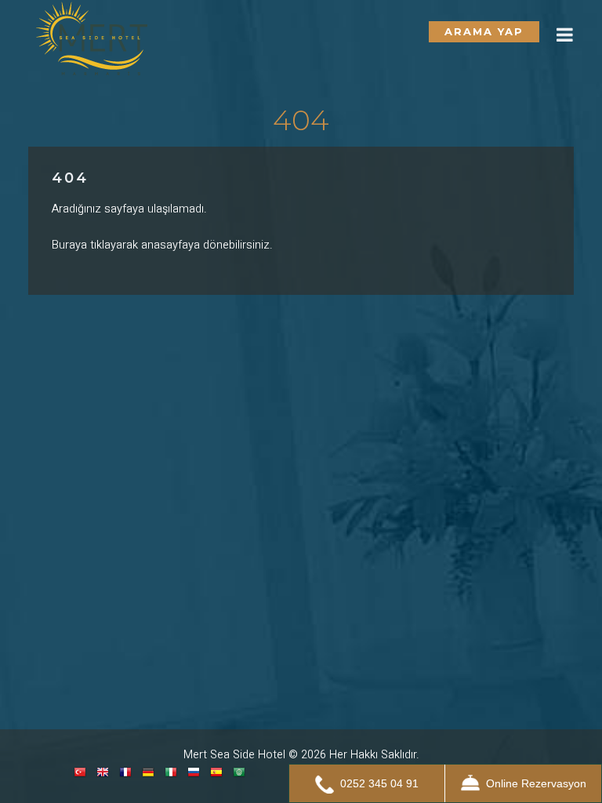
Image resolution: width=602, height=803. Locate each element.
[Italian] (171, 775)
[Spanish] (216, 775)
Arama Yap (484, 31)
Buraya (69, 245)
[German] (148, 775)
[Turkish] (80, 775)
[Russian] (193, 775)
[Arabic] (239, 775)
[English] (102, 775)
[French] (125, 775)
